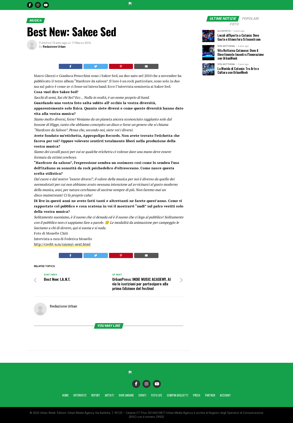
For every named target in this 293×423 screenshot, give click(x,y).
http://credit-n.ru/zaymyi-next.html (62, 244)
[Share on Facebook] (70, 66)
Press (196, 395)
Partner (210, 395)
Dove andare (126, 395)
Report (95, 395)
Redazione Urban (54, 46)
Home (65, 395)
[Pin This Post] (121, 66)
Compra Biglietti (177, 395)
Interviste (80, 395)
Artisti (109, 395)
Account (225, 395)
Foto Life (156, 395)
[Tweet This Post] (96, 66)
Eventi (142, 395)
